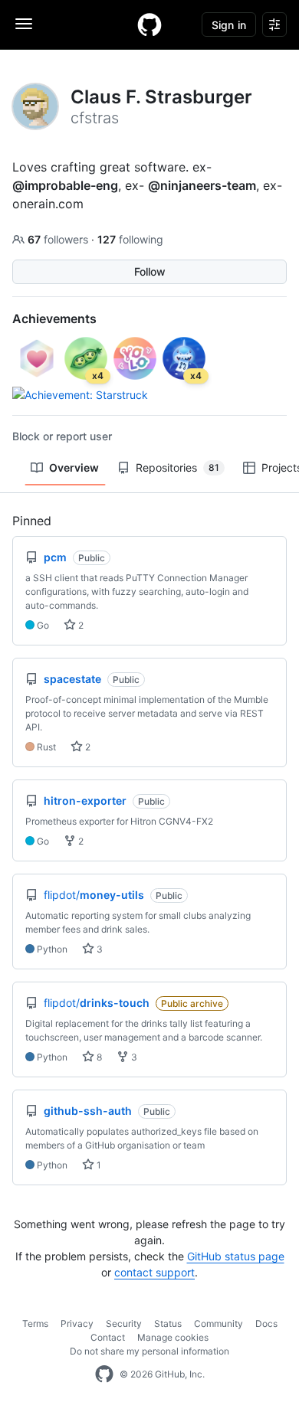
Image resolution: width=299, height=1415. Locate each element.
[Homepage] (149, 24)
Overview (74, 467)
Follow (150, 271)
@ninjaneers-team (202, 185)
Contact (107, 1337)
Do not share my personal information (149, 1351)
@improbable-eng (65, 185)
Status (168, 1323)
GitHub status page (235, 1256)
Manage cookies (173, 1337)
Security (124, 1323)
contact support (154, 1272)
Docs (266, 1323)
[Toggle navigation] (23, 23)
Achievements (54, 318)
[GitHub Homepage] (104, 1374)
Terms (35, 1323)
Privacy (77, 1323)
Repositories (177, 467)
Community (218, 1323)
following (130, 239)
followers (59, 239)
